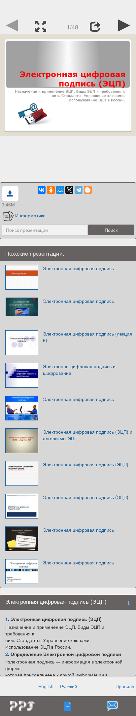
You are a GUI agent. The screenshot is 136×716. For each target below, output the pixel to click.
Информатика (30, 215)
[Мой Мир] (60, 190)
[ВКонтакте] (42, 190)
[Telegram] (79, 190)
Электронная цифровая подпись (78, 268)
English (45, 686)
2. (7, 654)
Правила (125, 686)
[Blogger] (88, 190)
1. (7, 619)
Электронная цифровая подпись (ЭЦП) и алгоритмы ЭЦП (87, 435)
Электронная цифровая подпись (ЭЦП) (85, 464)
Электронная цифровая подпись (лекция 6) (87, 336)
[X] (69, 190)
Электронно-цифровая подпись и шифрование (79, 369)
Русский (68, 686)
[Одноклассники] (51, 190)
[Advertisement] (68, 8)
